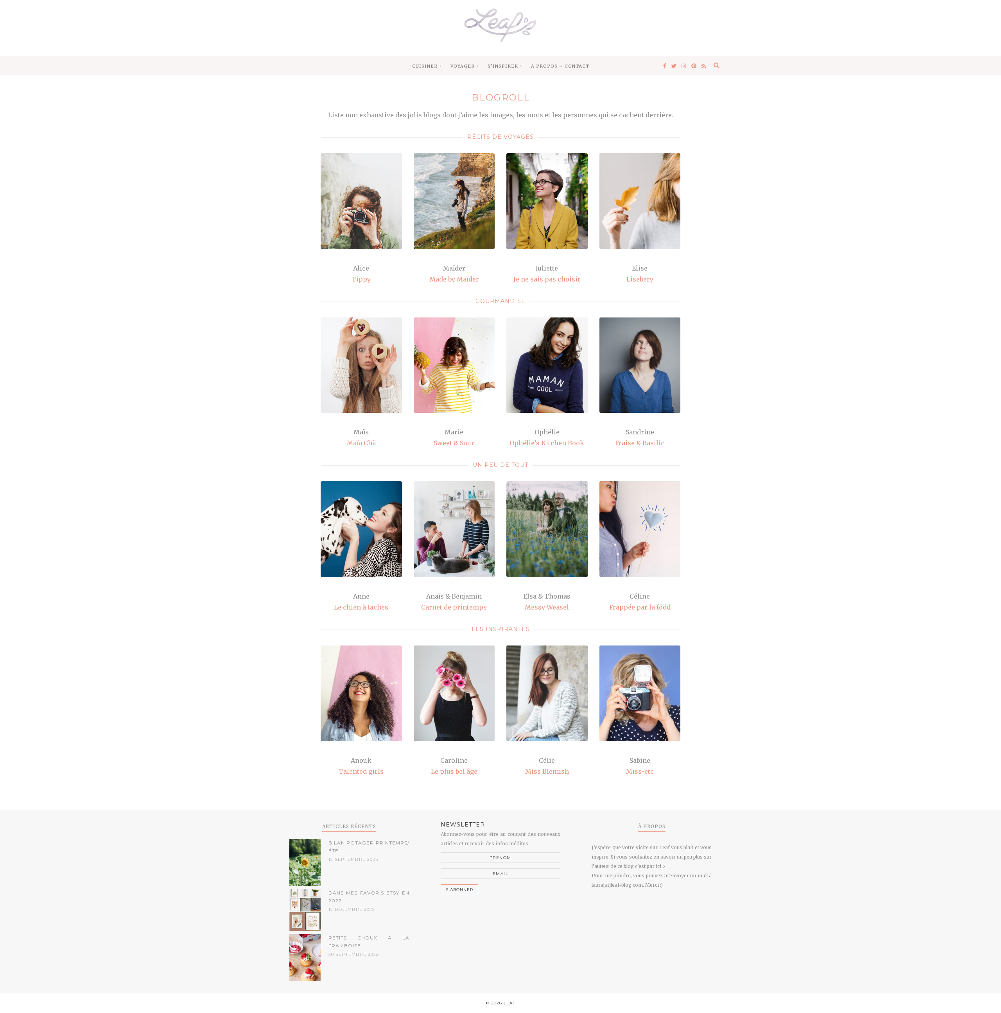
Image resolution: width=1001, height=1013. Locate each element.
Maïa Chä (361, 443)
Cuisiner (425, 66)
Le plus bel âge (454, 771)
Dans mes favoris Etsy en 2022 (368, 897)
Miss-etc (640, 771)
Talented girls (361, 771)
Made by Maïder (454, 279)
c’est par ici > (650, 866)
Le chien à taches (361, 607)
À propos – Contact (560, 66)
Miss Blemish (547, 771)
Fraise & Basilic (639, 443)
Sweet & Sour (454, 443)
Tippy (361, 279)
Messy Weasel (547, 607)
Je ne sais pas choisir (547, 279)
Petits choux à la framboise (368, 941)
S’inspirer (503, 66)
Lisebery (639, 279)
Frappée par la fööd (640, 607)
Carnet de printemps (454, 607)
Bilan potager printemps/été (368, 846)
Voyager (462, 66)
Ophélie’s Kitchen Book (546, 443)
